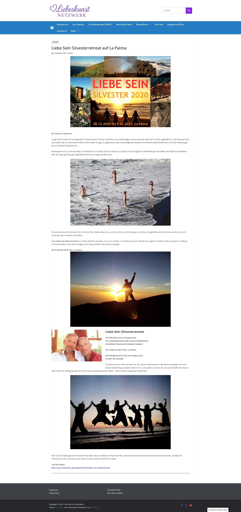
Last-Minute (78, 24)
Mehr (73, 31)
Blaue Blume (142, 24)
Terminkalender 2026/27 (100, 24)
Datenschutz (54, 493)
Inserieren (62, 31)
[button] (149, 24)
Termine (55, 42)
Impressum (53, 490)
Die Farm (159, 24)
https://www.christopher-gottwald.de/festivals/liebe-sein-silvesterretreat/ (80, 468)
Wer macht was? (124, 24)
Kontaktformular (114, 490)
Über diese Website (115, 493)
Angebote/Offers (175, 24)
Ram (71, 53)
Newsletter (62, 24)
